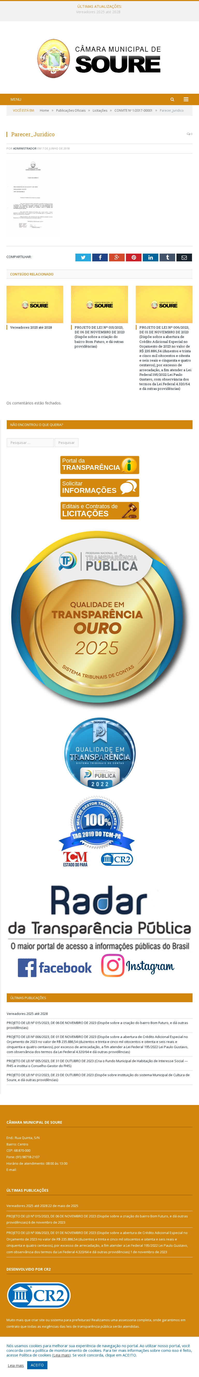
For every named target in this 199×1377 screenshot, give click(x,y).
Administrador (25, 148)
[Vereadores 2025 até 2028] (34, 304)
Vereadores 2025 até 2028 (31, 327)
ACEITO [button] (37, 1364)
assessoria (127, 1320)
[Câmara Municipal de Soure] (99, 58)
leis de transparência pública (89, 1326)
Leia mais (61, 1355)
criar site (38, 1320)
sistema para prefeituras (70, 1320)
